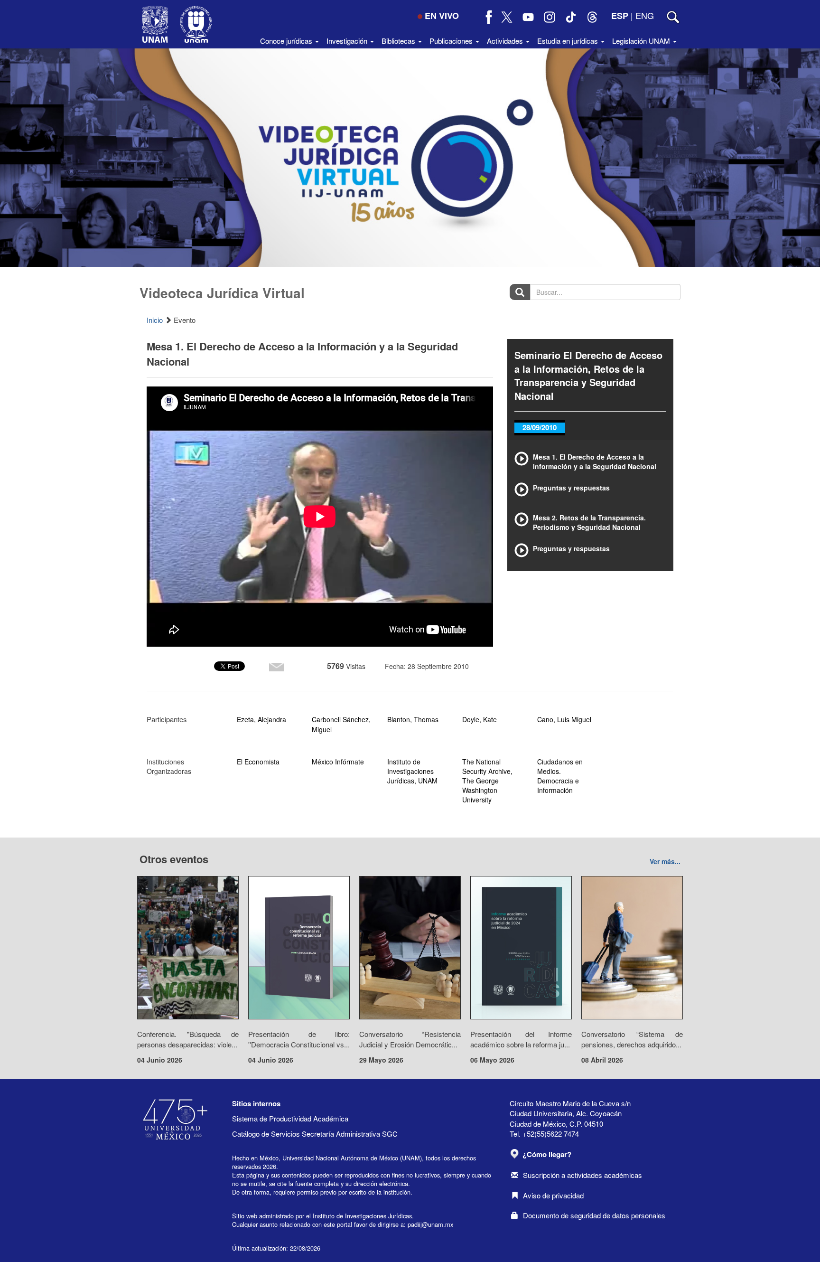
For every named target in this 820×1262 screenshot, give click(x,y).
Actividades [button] (506, 41)
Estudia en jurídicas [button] (568, 41)
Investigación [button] (347, 41)
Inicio (155, 320)
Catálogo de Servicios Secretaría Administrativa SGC (315, 1134)
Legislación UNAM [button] (642, 41)
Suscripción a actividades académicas (582, 1175)
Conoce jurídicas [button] (287, 41)
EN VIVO (442, 15)
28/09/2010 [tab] (539, 427)
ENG (644, 15)
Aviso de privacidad (553, 1195)
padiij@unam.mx (430, 1224)
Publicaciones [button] (452, 41)
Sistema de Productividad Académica (290, 1118)
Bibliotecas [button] (399, 41)
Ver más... (665, 861)
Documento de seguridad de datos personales (594, 1215)
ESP (619, 15)
